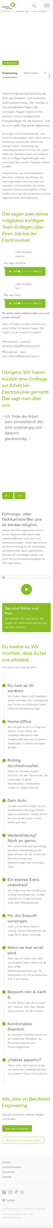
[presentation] (49, 75)
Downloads (8, 1171)
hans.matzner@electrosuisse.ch (20, 356)
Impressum (7, 1214)
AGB (31, 1214)
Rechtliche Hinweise (11, 1217)
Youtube (22, 1192)
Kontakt (6, 1162)
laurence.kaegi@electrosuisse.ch (21, 345)
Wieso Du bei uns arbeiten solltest (23, 1140)
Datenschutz (20, 1214)
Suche (34, 5)
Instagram (10, 1192)
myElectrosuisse (11, 1167)
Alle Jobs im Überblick (17, 1128)
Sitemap (6, 1176)
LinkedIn (4, 1192)
